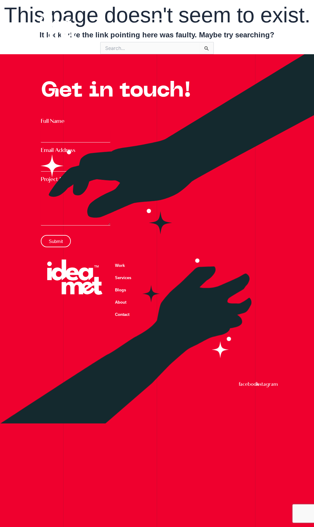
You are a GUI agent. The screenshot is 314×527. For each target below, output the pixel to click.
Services (123, 277)
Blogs (120, 290)
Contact (122, 314)
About (120, 302)
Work (120, 265)
